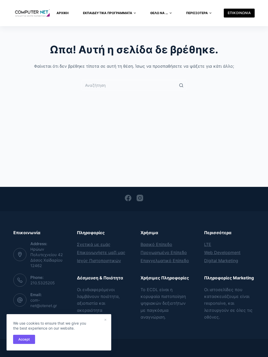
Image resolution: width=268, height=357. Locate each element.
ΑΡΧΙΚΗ (63, 13)
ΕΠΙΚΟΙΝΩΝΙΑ (239, 13)
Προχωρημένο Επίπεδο (164, 252)
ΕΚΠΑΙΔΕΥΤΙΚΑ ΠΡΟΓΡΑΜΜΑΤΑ (107, 13)
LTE (207, 244)
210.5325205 (42, 282)
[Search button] (181, 85)
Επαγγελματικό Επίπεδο (165, 260)
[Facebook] (128, 198)
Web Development (222, 252)
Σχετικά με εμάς (93, 244)
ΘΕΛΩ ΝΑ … (159, 13)
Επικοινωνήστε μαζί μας (101, 252)
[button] (134, 13)
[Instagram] (140, 198)
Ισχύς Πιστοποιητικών (99, 260)
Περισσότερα (197, 13)
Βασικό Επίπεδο (156, 244)
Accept (24, 339)
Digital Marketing (221, 260)
